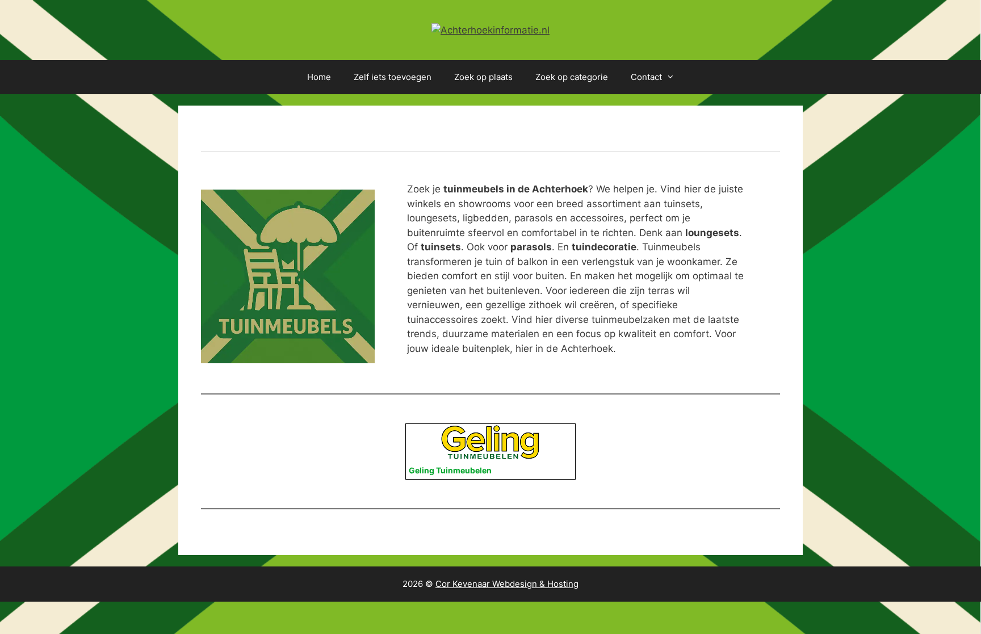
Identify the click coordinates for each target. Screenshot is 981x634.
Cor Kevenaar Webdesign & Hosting (506, 583)
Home (319, 77)
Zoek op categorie (571, 77)
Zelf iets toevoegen (392, 77)
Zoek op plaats (483, 77)
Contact (646, 77)
